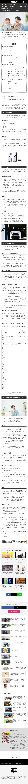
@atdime (8, 607)
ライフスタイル (7, 4)
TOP (2, 4)
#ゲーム (18, 10)
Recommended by (17, 588)
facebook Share (8, 594)
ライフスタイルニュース (15, 4)
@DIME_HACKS (21, 607)
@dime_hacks (15, 611)
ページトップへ (14, 757)
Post (14, 594)
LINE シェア (19, 594)
